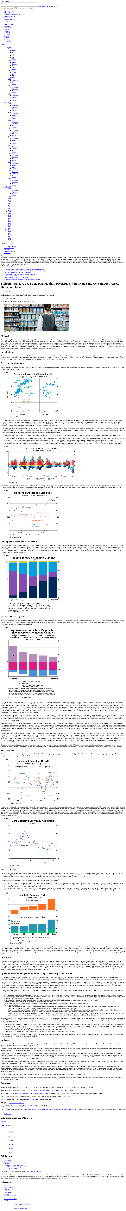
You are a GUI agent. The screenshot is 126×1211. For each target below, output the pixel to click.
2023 (9, 79)
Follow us (5, 1125)
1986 (9, 238)
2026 (9, 49)
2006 (9, 202)
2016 (9, 137)
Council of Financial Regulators (13, 1165)
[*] (54, 294)
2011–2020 (7, 102)
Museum (7, 1163)
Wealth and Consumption (31, 1099)
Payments (7, 253)
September (15, 80)
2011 (9, 178)
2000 (9, 213)
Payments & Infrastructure (12, 14)
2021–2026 (7, 47)
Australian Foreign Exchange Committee (16, 1167)
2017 (9, 128)
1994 (9, 223)
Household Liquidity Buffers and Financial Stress (25, 1106)
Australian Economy (10, 246)
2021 (9, 94)
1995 (9, 221)
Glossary (7, 1194)
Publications (8, 28)
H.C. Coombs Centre (10, 1168)
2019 (9, 112)
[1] (20, 368)
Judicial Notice (8, 1187)
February (14, 59)
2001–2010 (7, 187)
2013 (9, 162)
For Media (7, 1186)
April (13, 57)
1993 (9, 225)
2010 (9, 188)
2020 (9, 104)
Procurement (8, 1192)
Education (7, 36)
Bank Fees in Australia (11, 276)
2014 (9, 153)
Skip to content (5, 1)
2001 (9, 210)
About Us (7, 21)
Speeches (7, 26)
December (15, 87)
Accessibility (8, 1191)
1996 (9, 220)
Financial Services (9, 19)
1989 (9, 233)
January (14, 69)
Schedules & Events (10, 1196)
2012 (9, 170)
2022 (9, 85)
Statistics (7, 29)
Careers (6, 37)
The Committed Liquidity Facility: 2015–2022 (17, 277)
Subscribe (3, 1122)
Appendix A (16, 1058)
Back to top (7, 1114)
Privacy (6, 1189)
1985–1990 (7, 230)
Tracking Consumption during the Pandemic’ (44, 1090)
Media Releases (9, 24)
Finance (6, 249)
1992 (9, 226)
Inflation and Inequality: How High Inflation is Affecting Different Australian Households (50, 1109)
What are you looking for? (8, 8)
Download (7, 298)
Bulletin (4, 44)
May (13, 55)
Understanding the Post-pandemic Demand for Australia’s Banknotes (24, 269)
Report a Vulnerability (10, 1199)
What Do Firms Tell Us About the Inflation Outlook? (19, 274)
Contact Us (7, 41)
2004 (9, 205)
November (15, 62)
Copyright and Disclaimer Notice (68, 1174)
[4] (29, 755)
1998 (9, 216)
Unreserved (7, 1162)
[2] (98, 620)
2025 (9, 60)
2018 (9, 120)
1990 (9, 231)
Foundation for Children (33, 1171)
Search (31, 8)
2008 (9, 198)
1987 (9, 236)
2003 (9, 207)
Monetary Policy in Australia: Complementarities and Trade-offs (31, 1093)
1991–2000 (7, 211)
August (14, 50)
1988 (9, 235)
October (14, 64)
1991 (9, 228)
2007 (9, 200)
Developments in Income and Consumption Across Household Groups (24, 271)
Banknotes (7, 18)
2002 (9, 208)
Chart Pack (7, 31)
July (13, 52)
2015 (9, 145)
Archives (7, 34)
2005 (9, 203)
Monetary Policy (9, 11)
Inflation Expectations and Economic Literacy (17, 272)
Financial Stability (9, 16)
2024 (9, 70)
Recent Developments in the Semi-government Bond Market (22, 279)
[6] (58, 879)
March (14, 84)
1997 (9, 218)
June (13, 54)
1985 (9, 240)
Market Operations (9, 13)
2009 (9, 197)
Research (7, 32)
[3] (94, 733)
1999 (9, 215)
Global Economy (9, 248)
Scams (6, 1200)
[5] (74, 872)
